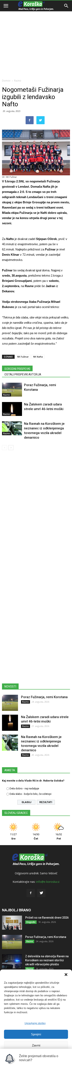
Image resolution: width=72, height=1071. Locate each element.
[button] (66, 975)
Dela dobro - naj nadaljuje (24, 788)
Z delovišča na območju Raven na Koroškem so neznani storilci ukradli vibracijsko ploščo (47, 960)
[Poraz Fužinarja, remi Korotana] (12, 390)
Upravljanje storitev (35, 1023)
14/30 (36, 836)
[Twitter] (41, 893)
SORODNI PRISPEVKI (17, 368)
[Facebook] (31, 893)
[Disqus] (36, 511)
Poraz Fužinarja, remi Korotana (44, 697)
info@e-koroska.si (47, 882)
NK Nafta (38, 356)
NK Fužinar (23, 356)
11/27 (13, 836)
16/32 (58, 836)
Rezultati (45, 802)
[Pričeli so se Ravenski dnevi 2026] (12, 923)
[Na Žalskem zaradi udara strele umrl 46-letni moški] (12, 409)
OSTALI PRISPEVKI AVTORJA (22, 374)
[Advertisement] (36, 38)
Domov (6, 80)
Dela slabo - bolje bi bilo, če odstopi (30, 793)
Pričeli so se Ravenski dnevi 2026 (47, 917)
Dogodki (30, 922)
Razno (17, 80)
